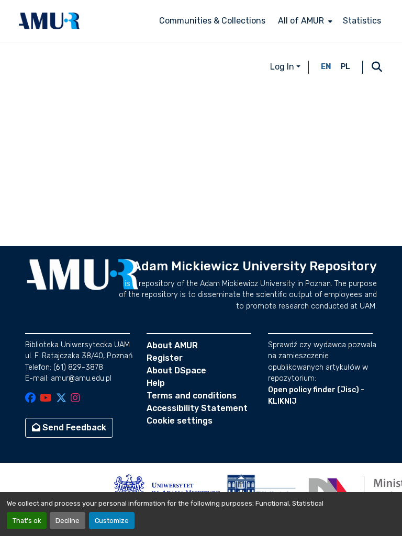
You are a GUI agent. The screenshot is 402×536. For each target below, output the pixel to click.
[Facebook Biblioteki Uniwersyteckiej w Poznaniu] (30, 399)
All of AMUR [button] (301, 21)
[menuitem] (304, 21)
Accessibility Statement (197, 408)
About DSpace (176, 370)
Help (156, 383)
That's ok (27, 520)
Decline (67, 520)
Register (165, 358)
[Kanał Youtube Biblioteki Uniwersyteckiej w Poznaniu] (46, 399)
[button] (49, 21)
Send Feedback (73, 427)
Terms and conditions (192, 396)
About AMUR (172, 345)
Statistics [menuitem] (362, 21)
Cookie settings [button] (180, 421)
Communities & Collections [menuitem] (212, 21)
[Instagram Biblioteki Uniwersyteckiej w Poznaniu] (75, 399)
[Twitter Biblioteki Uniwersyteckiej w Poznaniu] (61, 399)
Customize (112, 520)
